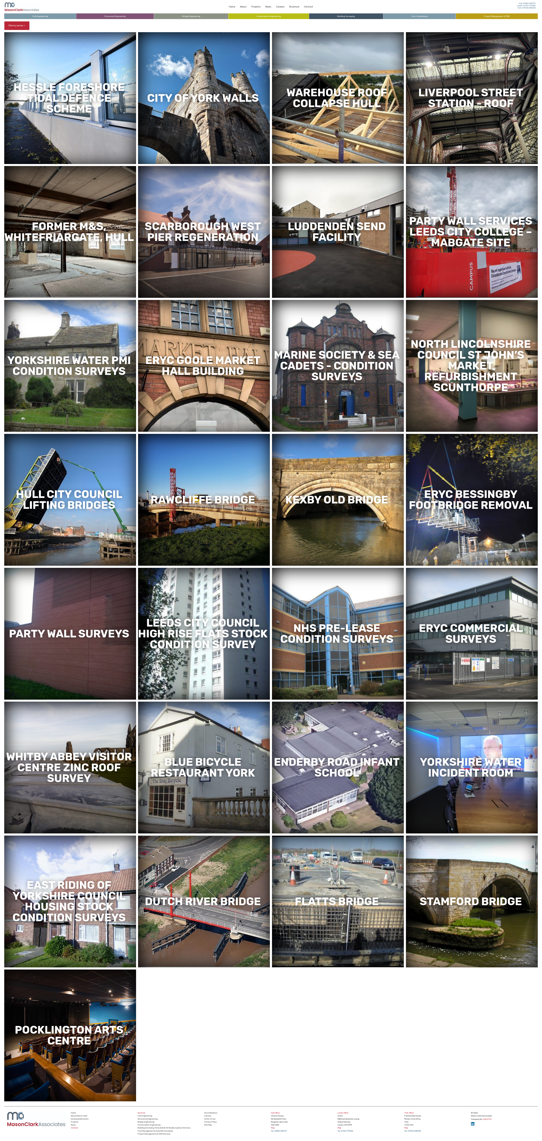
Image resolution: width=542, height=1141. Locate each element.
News (268, 6)
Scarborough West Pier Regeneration (203, 232)
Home (232, 6)
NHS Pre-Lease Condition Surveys (336, 633)
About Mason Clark (79, 1116)
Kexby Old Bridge (336, 499)
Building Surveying (346, 16)
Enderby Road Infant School (337, 767)
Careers (280, 6)
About (243, 6)
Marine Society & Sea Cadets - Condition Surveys (337, 365)
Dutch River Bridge (203, 901)
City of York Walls (203, 97)
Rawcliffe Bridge (203, 499)
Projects (256, 6)
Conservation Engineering (269, 16)
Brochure (294, 6)
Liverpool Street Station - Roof (470, 98)
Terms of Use (210, 1119)
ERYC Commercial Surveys (471, 633)
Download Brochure (79, 1119)
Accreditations (210, 1113)
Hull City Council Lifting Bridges (69, 500)
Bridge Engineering (191, 16)
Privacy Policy (210, 1122)
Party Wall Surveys (69, 633)
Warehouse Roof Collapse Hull (336, 98)
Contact (308, 6)
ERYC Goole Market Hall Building (202, 366)
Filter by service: (16, 25)
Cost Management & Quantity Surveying (155, 1131)
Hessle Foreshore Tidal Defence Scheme (69, 98)
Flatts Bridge (337, 901)
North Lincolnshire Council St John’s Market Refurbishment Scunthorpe (471, 366)
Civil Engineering (40, 16)
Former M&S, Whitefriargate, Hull (69, 232)
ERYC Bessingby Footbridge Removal (471, 500)
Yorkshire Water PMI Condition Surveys (69, 366)
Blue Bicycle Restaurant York (203, 767)
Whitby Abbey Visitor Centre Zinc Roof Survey (69, 767)
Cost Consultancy (419, 16)
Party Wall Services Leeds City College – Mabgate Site (470, 232)
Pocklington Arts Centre (69, 1035)
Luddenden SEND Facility (337, 232)
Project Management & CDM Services (154, 1134)
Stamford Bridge (471, 901)
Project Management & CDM (497, 16)
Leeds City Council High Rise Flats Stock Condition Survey (203, 633)
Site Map (208, 1125)
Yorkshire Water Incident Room (471, 767)
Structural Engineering (115, 16)
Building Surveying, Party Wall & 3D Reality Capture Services (164, 1128)
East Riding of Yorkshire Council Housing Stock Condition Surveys (69, 901)
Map (273, 1128)
